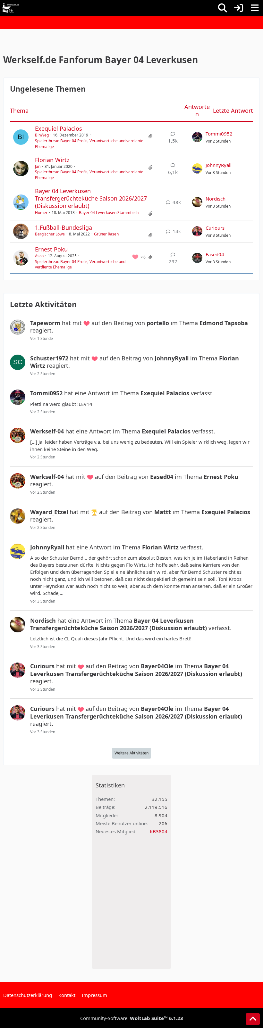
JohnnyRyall (219, 165)
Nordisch (215, 198)
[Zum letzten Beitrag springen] (197, 137)
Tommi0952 (219, 133)
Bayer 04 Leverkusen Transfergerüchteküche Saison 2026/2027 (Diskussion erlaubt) (91, 198)
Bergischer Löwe (50, 234)
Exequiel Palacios (58, 128)
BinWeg (42, 135)
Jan (37, 166)
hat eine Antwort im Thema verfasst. (122, 393)
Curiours (215, 228)
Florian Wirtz (52, 160)
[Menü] (254, 8)
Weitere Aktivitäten (131, 753)
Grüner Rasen (106, 234)
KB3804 (158, 831)
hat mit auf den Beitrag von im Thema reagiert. (139, 326)
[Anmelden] (238, 8)
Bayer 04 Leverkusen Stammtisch (109, 212)
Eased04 (215, 254)
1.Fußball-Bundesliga (63, 227)
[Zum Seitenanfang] (253, 1019)
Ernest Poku (51, 249)
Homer (41, 212)
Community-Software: (131, 1018)
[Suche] (222, 8)
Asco (39, 256)
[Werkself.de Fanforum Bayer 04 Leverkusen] (10, 8)
